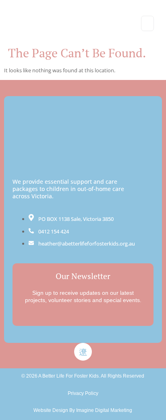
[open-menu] (147, 23)
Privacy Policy (83, 393)
